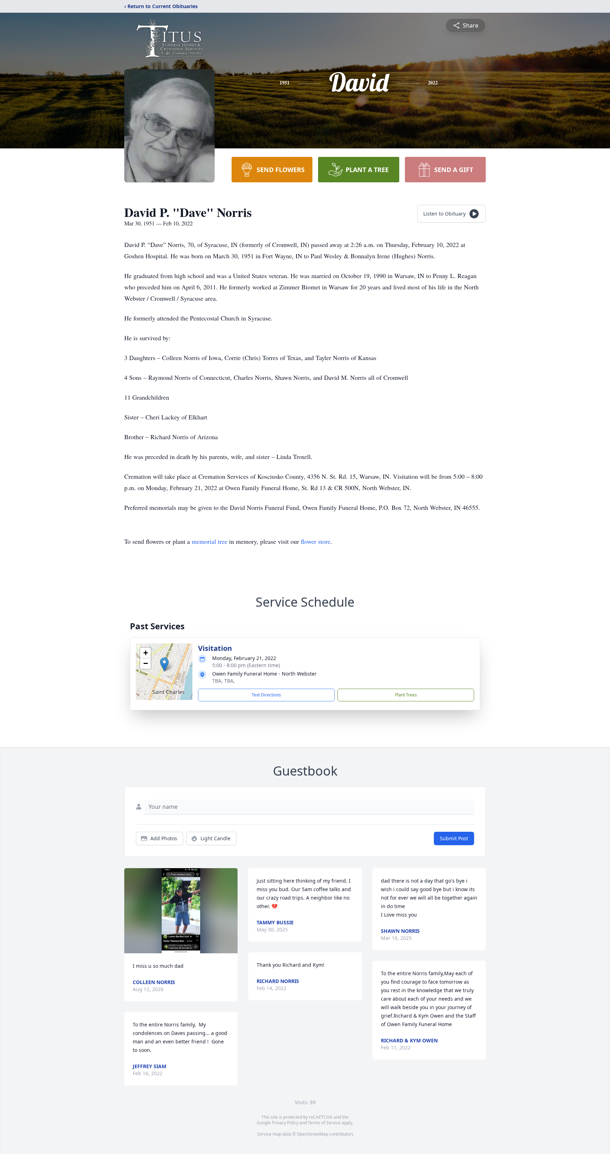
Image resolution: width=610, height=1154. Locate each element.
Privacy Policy (285, 1123)
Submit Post (454, 838)
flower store (315, 541)
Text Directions (266, 695)
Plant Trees (406, 695)
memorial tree (209, 541)
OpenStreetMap (312, 1134)
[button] (164, 664)
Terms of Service (324, 1123)
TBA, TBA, (223, 680)
